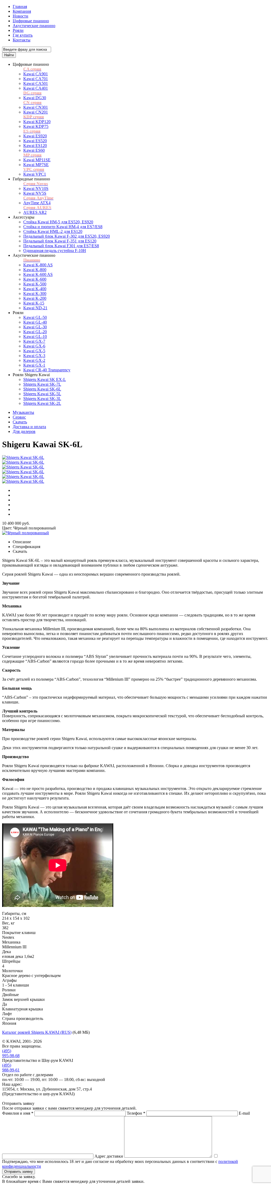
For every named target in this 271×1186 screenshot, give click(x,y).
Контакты (21, 40)
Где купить (23, 35)
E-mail (244, 1113)
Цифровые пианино (31, 21)
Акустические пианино (34, 25)
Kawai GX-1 (34, 365)
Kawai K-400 (34, 288)
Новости (20, 16)
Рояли (18, 30)
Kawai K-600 (34, 279)
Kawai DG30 (34, 97)
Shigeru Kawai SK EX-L (44, 379)
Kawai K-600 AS (38, 274)
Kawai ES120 (35, 145)
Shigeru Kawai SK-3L (42, 398)
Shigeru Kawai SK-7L (42, 384)
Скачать (20, 422)
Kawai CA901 (35, 74)
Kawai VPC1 (34, 174)
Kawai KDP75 (35, 126)
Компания (22, 11)
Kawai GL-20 (35, 331)
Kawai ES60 (34, 150)
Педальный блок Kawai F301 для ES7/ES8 (61, 246)
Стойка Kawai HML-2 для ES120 (52, 231)
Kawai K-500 (34, 284)
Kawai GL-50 (35, 317)
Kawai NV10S (35, 188)
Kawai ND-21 (35, 308)
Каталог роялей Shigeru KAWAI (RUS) (36, 1032)
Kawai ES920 (35, 136)
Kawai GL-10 (35, 336)
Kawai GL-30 (35, 327)
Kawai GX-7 (34, 341)
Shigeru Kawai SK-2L (42, 403)
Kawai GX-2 (34, 360)
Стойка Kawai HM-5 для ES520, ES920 (58, 222)
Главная (20, 6)
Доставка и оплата (29, 426)
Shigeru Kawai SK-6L (42, 389)
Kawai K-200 (34, 298)
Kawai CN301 (35, 107)
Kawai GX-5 (34, 351)
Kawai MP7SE (36, 164)
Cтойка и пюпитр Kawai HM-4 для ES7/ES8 (62, 226)
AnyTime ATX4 (37, 203)
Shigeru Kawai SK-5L (42, 394)
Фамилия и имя (17, 1113)
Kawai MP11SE (37, 160)
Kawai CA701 (35, 78)
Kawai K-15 (33, 303)
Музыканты (23, 412)
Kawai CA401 (35, 88)
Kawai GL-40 (35, 322)
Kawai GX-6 (34, 346)
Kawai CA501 (35, 83)
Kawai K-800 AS (38, 265)
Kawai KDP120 (37, 121)
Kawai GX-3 (34, 355)
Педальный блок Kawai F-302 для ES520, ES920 (66, 236)
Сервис (19, 417)
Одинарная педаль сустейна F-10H (54, 250)
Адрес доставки (108, 1156)
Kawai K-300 (34, 293)
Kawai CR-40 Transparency (46, 370)
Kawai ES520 (35, 140)
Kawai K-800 (34, 269)
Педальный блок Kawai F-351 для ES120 (59, 241)
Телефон (136, 1113)
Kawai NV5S (34, 193)
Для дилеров (24, 431)
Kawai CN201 (35, 112)
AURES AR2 (35, 212)
